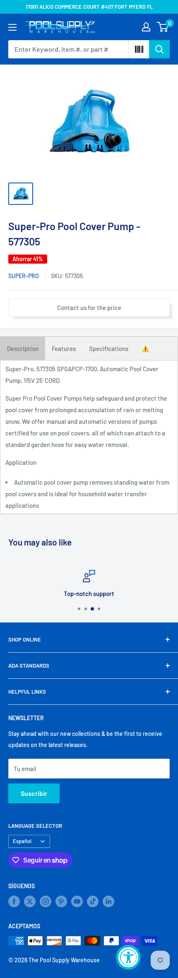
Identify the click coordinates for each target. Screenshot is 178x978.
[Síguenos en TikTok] (93, 901)
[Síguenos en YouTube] (77, 901)
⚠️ (145, 348)
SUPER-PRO (23, 275)
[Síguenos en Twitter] (30, 901)
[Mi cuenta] (146, 26)
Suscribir (34, 793)
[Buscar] (159, 49)
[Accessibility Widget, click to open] (128, 957)
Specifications (108, 348)
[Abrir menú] (12, 27)
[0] (163, 27)
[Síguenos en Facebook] (14, 901)
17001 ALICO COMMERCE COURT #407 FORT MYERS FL (89, 6)
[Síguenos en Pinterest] (61, 901)
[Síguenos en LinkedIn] (108, 901)
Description (22, 348)
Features (64, 348)
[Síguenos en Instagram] (45, 901)
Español (22, 841)
